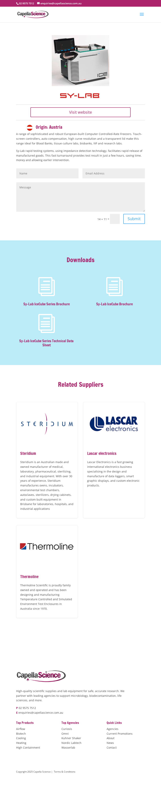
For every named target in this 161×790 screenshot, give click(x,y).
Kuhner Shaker (71, 738)
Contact (112, 747)
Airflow (20, 729)
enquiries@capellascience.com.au (40, 712)
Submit (134, 218)
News (110, 743)
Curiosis (66, 729)
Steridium (47, 460)
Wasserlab (68, 747)
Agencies (112, 729)
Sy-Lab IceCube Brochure (114, 304)
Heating (21, 743)
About (110, 738)
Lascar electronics (114, 460)
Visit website (80, 112)
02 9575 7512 (27, 708)
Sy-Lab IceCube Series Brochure (46, 304)
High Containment (28, 747)
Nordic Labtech (71, 743)
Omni (65, 733)
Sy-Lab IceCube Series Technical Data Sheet (46, 343)
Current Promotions (120, 733)
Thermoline (47, 571)
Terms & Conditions (64, 771)
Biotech (21, 733)
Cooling (21, 738)
